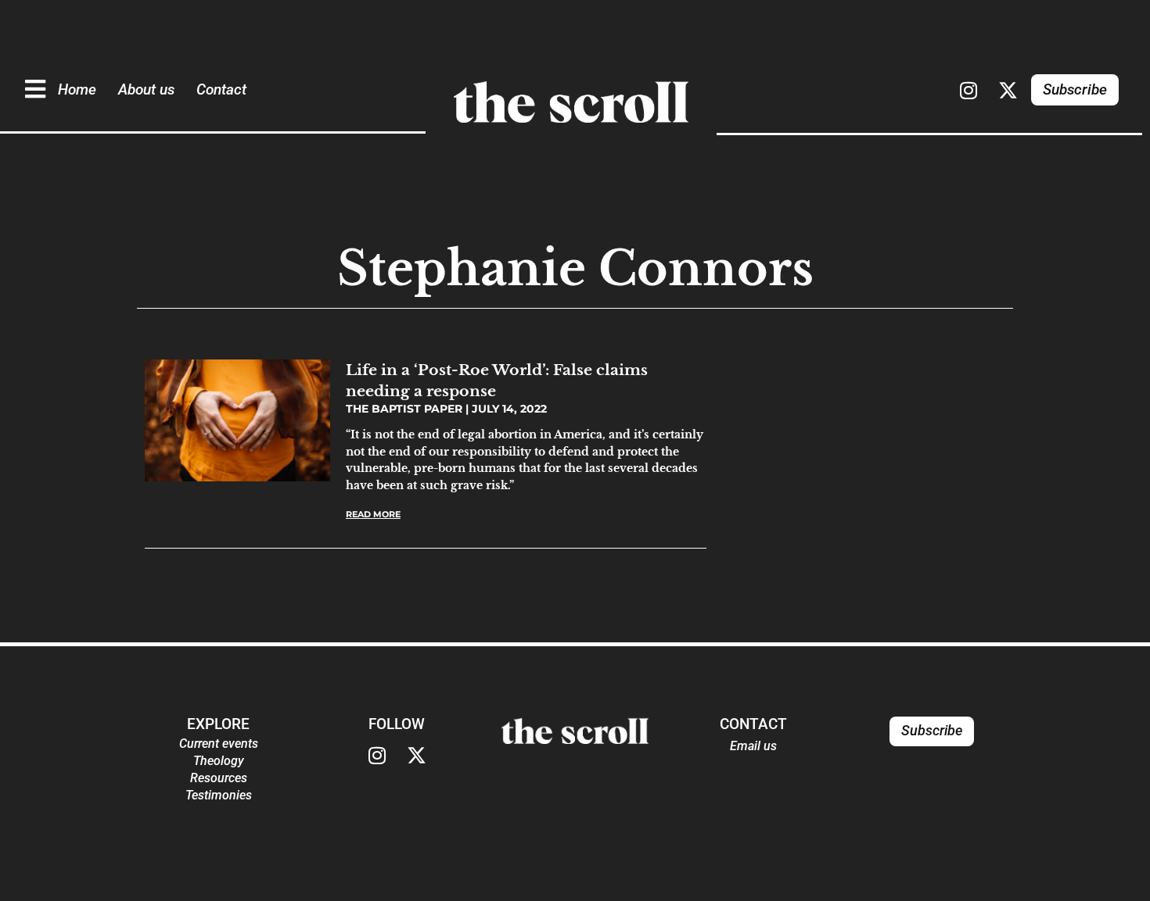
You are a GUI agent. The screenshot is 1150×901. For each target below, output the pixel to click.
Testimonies (218, 795)
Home (77, 89)
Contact (221, 89)
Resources (218, 777)
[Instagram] (968, 89)
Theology (218, 760)
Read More (373, 514)
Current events (218, 743)
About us (146, 89)
